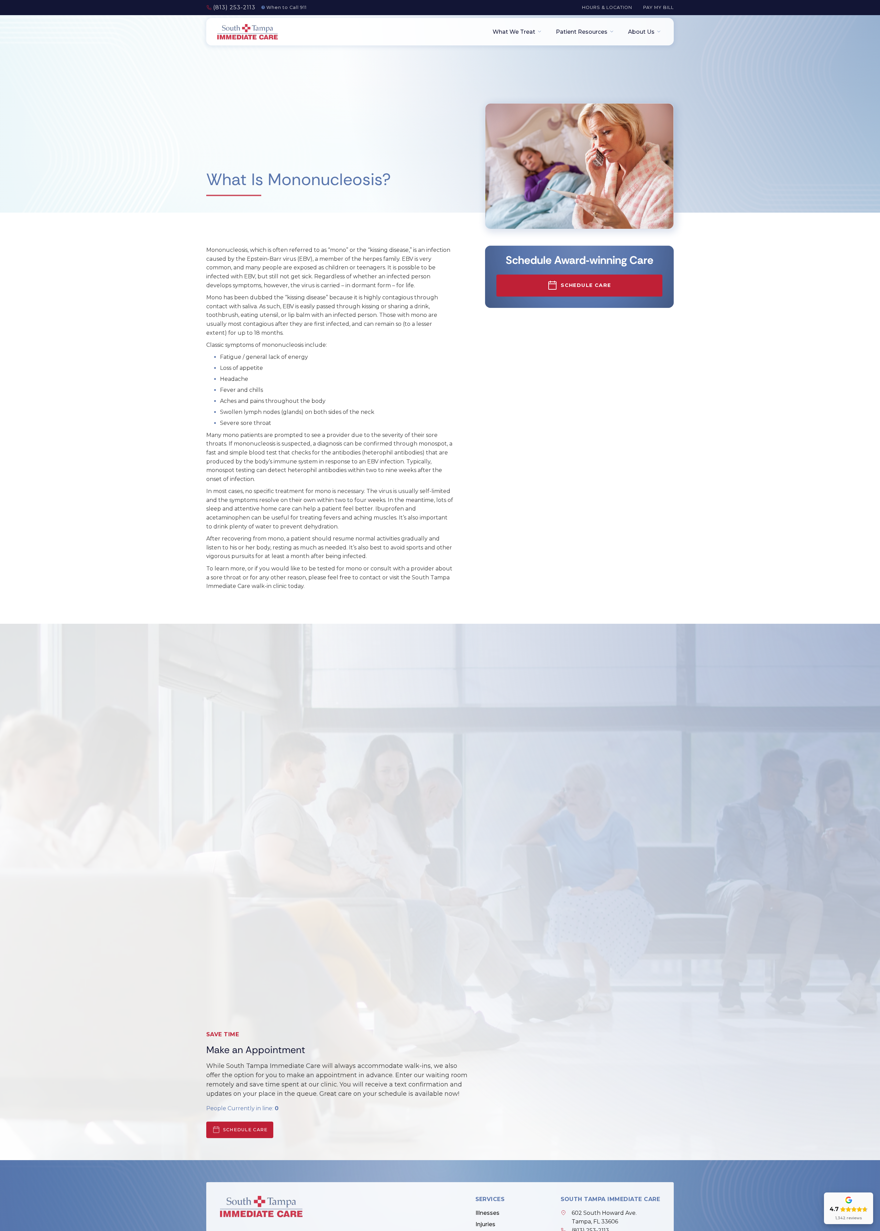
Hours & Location (607, 7)
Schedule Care (245, 1129)
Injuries (485, 1224)
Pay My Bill (658, 7)
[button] (514, 32)
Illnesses (487, 1213)
